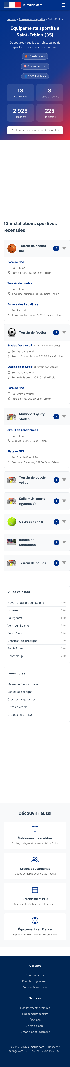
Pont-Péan (36, 633)
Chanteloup (36, 656)
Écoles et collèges (19, 692)
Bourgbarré (36, 618)
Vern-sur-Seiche (36, 625)
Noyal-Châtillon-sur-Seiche (36, 602)
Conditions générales (35, 981)
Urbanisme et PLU (19, 714)
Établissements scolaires (35, 1008)
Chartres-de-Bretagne (36, 641)
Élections (35, 1020)
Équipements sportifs (32, 19)
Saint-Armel (36, 648)
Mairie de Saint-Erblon (22, 684)
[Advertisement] (35, 176)
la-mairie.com (35, 1047)
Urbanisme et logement (35, 1032)
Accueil (11, 19)
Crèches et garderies (21, 699)
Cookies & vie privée (35, 987)
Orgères (36, 610)
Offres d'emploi (17, 707)
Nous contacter (35, 975)
